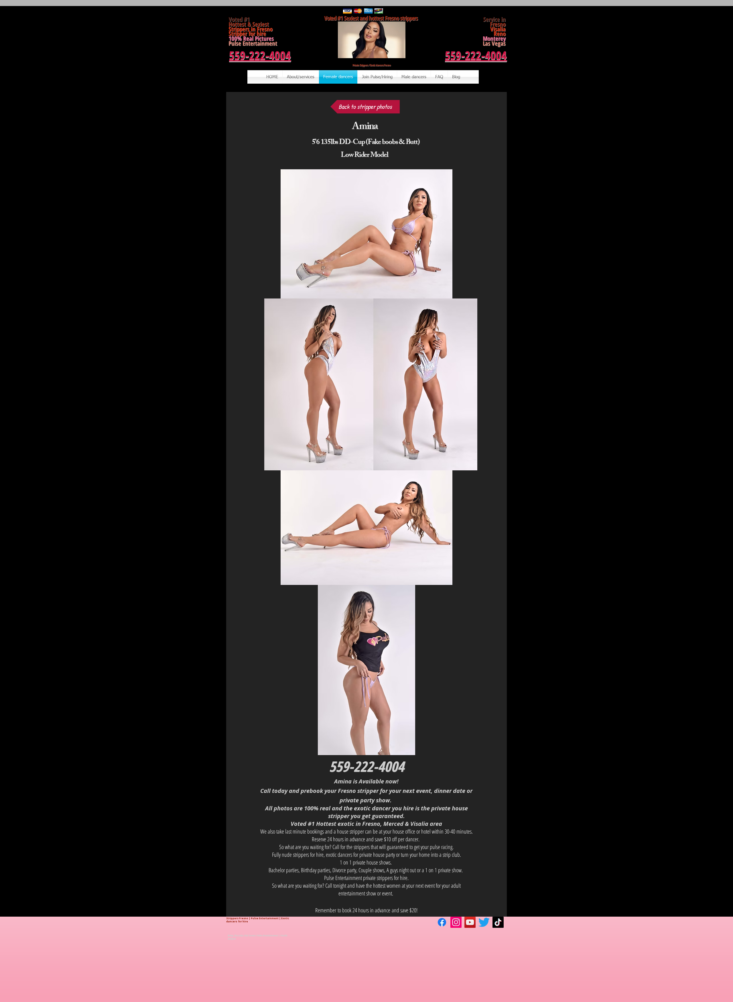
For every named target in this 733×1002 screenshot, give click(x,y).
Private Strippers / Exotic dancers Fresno (371, 65)
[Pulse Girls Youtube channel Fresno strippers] (470, 922)
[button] (398, 52)
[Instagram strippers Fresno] (456, 922)
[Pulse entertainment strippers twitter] (484, 922)
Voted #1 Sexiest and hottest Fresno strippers (371, 18)
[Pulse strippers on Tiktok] (498, 922)
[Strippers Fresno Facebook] (442, 922)
